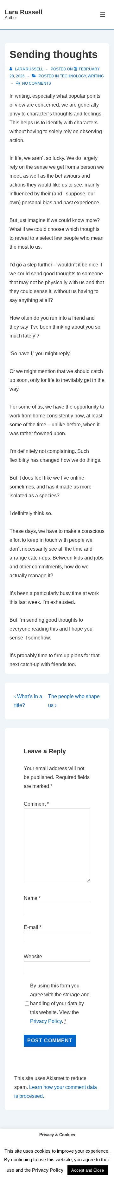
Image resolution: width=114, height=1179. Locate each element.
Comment (36, 804)
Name (30, 898)
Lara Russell (23, 12)
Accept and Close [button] (87, 1170)
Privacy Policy (46, 1021)
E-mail (31, 927)
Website (33, 956)
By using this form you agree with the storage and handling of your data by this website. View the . (60, 1003)
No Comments (36, 83)
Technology (73, 76)
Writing (96, 76)
